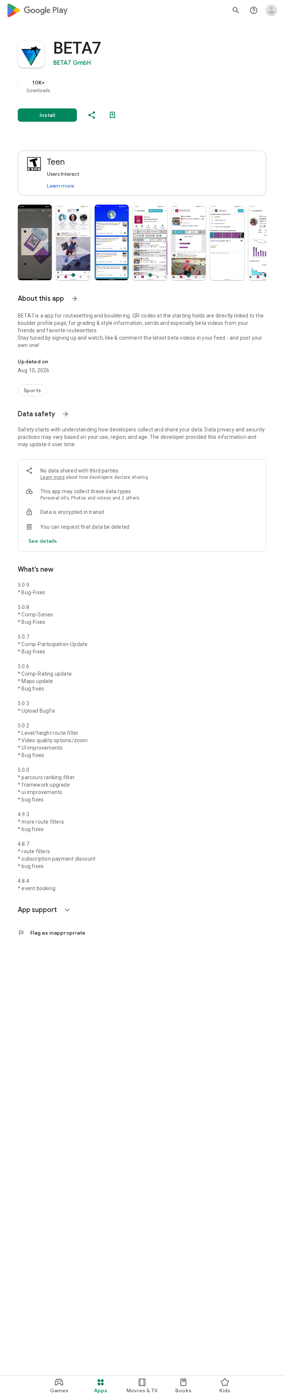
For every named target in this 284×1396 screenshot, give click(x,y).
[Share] (92, 115)
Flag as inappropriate (51, 932)
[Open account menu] (271, 10)
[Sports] (32, 390)
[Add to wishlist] (112, 115)
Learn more (60, 185)
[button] (35, 242)
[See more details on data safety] (43, 541)
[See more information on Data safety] (65, 414)
